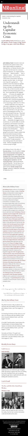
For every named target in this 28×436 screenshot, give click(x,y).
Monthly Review (7, 151)
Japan (11, 44)
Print (5, 178)
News (23, 44)
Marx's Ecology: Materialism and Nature (15, 248)
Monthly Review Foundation (14, 428)
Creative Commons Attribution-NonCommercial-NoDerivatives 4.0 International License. (14, 422)
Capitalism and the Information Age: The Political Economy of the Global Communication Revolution (14, 262)
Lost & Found (6, 381)
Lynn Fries (15, 308)
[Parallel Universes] (13, 361)
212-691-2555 (15, 434)
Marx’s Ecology (21, 158)
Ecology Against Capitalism (19, 246)
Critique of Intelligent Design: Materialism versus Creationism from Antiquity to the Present (13, 244)
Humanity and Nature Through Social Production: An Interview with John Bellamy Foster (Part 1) (12, 334)
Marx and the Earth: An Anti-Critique (15, 217)
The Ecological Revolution (17, 156)
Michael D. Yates (6, 390)
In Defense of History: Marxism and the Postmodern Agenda (14, 265)
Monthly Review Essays (8, 344)
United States (16, 44)
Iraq (8, 44)
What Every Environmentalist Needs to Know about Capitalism (14, 152)
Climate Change (13, 42)
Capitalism (5, 42)
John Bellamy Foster (8, 40)
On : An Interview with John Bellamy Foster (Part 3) (13, 315)
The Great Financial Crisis (9, 158)
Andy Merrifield (5, 351)
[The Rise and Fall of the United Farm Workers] (13, 400)
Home (3, 16)
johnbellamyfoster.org (17, 277)
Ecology (19, 42)
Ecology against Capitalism (10, 159)
